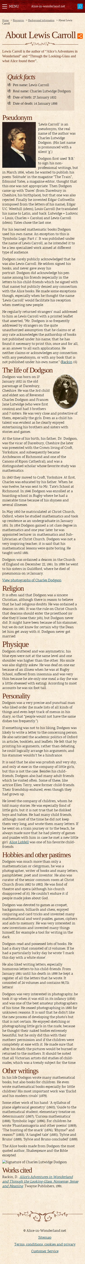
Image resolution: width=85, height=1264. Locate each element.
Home (5, 20)
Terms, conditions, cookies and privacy (44, 1244)
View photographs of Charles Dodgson (31, 580)
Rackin (66, 362)
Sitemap (44, 1237)
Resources (18, 20)
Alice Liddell (19, 842)
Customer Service (44, 1251)
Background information (41, 20)
